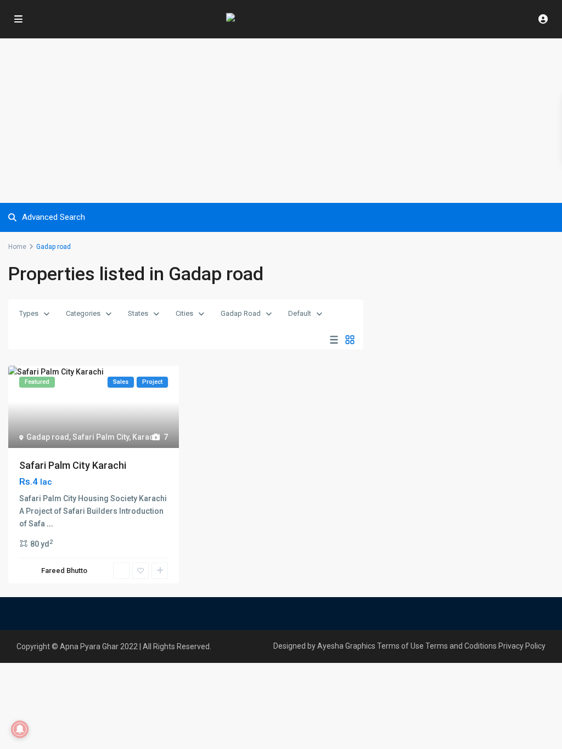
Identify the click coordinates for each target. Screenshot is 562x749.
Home (17, 247)
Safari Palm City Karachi (72, 465)
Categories (83, 313)
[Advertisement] (281, 120)
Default (299, 313)
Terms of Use (400, 646)
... (50, 523)
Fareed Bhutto (64, 570)
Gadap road (47, 437)
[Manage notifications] (20, 729)
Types (28, 313)
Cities (184, 313)
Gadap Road (241, 313)
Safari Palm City (100, 437)
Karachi (146, 437)
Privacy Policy (522, 646)
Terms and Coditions (461, 646)
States (138, 313)
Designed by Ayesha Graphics (324, 646)
